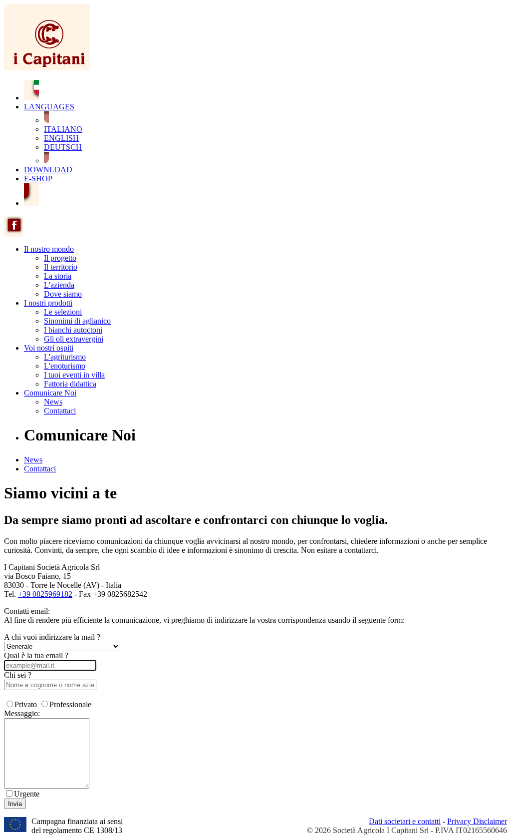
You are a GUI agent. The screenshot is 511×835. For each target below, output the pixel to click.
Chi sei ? (17, 675)
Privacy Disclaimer (477, 821)
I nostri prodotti (48, 303)
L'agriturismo (65, 357)
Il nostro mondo (49, 249)
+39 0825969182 (45, 594)
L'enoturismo (64, 366)
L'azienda (59, 285)
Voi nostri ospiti (48, 348)
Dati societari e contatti (405, 821)
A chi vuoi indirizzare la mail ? (52, 637)
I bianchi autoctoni (73, 330)
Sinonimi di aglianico (77, 321)
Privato (25, 704)
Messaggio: (22, 713)
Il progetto (60, 258)
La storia (57, 276)
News (53, 402)
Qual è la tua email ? (36, 655)
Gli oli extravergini (73, 339)
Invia (15, 804)
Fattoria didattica (70, 384)
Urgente (26, 794)
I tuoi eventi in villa (74, 375)
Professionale (70, 704)
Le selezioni (63, 312)
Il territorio (60, 267)
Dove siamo (63, 294)
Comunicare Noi (50, 393)
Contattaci (60, 411)
